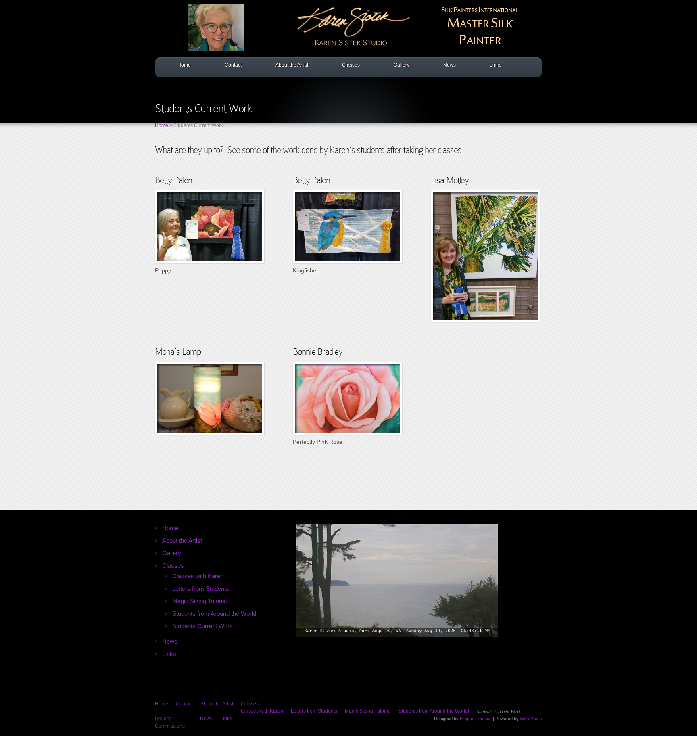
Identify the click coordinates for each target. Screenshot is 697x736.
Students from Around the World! (215, 613)
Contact (233, 65)
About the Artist (291, 65)
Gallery (401, 65)
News (449, 65)
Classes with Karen (197, 576)
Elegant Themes (476, 718)
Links (495, 65)
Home (184, 65)
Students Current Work (202, 626)
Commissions (170, 726)
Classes (351, 65)
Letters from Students (200, 588)
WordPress (531, 718)
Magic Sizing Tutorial (199, 601)
